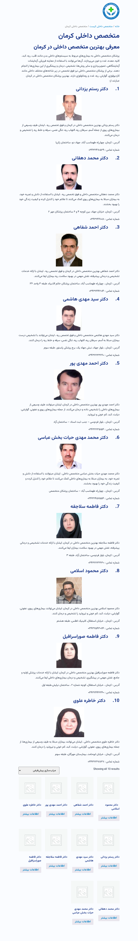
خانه (117, 26)
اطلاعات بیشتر (109, 818)
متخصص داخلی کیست (101, 26)
